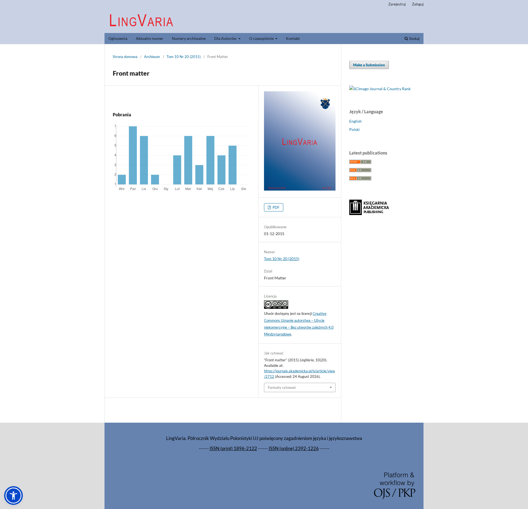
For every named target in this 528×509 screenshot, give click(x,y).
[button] (13, 496)
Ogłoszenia (117, 38)
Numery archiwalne (189, 38)
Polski (354, 129)
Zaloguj (418, 4)
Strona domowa (125, 56)
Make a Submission (369, 65)
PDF (275, 207)
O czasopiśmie (261, 38)
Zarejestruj (397, 4)
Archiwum (152, 56)
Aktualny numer (149, 38)
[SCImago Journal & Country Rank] (380, 88)
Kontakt (293, 38)
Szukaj (414, 38)
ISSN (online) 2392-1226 (294, 448)
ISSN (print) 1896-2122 (233, 448)
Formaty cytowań (282, 387)
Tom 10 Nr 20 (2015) (184, 56)
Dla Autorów (225, 38)
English (355, 121)
